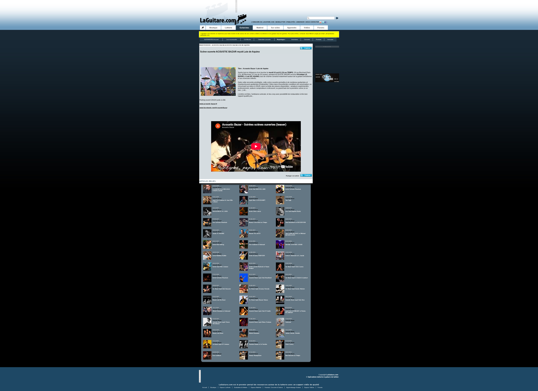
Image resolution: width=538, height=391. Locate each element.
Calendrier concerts (264, 39)
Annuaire (330, 39)
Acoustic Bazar (217, 187)
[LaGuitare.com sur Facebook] (326, 23)
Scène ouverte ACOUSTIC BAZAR (218, 51)
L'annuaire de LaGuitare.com (262, 22)
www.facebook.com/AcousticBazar (213, 108)
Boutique (213, 387)
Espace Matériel (256, 387)
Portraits (318, 39)
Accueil (204, 387)
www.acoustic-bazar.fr (208, 104)
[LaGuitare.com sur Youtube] (320, 23)
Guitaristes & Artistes (240, 387)
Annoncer (300, 22)
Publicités (291, 22)
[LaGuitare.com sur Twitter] (323, 23)
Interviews (294, 39)
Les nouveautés (231, 39)
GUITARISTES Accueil (211, 39)
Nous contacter (312, 22)
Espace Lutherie (225, 387)
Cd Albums (247, 39)
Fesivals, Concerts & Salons (274, 387)
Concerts (307, 39)
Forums (320, 387)
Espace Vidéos (309, 387)
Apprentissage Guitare (293, 387)
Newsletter (280, 22)
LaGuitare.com (226, 385)
